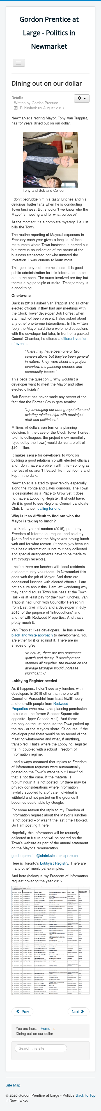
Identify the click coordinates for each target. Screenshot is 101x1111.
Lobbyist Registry (54, 863)
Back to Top (85, 1095)
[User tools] (81, 98)
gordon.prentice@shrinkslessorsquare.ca (45, 855)
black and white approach (32, 635)
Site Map (13, 1085)
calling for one (49, 508)
